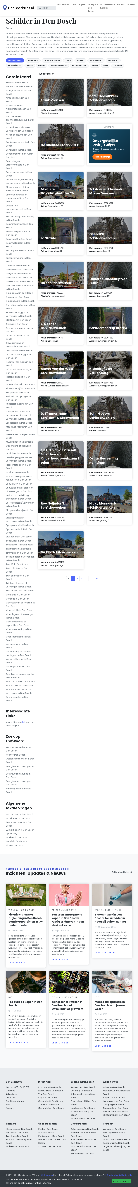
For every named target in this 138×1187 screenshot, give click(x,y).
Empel (68, 60)
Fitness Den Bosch (15, 845)
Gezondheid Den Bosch (50, 1101)
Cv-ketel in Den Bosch (18, 265)
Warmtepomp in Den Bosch (17, 646)
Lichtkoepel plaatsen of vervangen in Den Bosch (19, 417)
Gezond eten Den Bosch (51, 1108)
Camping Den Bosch (114, 1104)
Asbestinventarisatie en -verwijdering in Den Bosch (19, 129)
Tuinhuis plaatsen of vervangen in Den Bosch (19, 585)
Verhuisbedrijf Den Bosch (84, 1118)
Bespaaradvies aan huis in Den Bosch (19, 155)
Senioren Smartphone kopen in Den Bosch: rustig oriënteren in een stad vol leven (68, 920)
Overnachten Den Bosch (116, 1108)
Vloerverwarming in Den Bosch (19, 631)
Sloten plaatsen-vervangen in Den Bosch (19, 519)
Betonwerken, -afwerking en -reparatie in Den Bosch (20, 181)
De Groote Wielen (52, 60)
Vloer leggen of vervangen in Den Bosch (20, 616)
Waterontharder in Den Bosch (18, 661)
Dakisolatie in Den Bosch (19, 277)
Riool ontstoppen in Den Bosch (18, 466)
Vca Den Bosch (46, 1132)
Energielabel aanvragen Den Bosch (18, 783)
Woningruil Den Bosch (114, 1129)
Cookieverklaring (15, 1101)
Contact (131, 4)
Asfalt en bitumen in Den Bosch (19, 136)
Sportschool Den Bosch (50, 1146)
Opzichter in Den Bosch (18, 453)
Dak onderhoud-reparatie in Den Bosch (20, 287)
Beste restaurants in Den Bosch (19, 824)
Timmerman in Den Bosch (19, 552)
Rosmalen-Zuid (79, 65)
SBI (74, 4)
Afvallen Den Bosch (48, 1104)
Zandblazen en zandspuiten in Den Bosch (20, 676)
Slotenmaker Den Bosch (83, 1153)
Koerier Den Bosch (15, 754)
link (24, 722)
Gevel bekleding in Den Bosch (18, 337)
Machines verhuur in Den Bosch (19, 428)
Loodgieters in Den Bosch (19, 422)
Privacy (10, 1108)
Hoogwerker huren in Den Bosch (19, 363)
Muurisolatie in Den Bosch (19, 441)
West (105, 65)
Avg (8, 1104)
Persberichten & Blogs (107, 6)
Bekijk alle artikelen (120, 872)
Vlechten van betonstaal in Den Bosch (20, 604)
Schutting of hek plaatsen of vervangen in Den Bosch (20, 489)
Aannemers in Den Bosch (19, 86)
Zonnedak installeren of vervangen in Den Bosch (19, 691)
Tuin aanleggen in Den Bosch (17, 577)
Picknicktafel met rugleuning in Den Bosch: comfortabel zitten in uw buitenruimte (25, 920)
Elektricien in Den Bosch (18, 320)
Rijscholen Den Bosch (49, 1087)
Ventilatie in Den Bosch (18, 594)
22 (97, 578)
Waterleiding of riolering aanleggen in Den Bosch (18, 653)
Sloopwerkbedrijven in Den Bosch (20, 512)
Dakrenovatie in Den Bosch (20, 301)
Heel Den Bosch (15, 60)
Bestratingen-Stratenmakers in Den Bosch (17, 165)
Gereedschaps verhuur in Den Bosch (19, 330)
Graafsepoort (96, 60)
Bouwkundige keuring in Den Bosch (18, 233)
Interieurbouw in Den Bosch (20, 384)
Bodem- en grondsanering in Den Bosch (20, 218)
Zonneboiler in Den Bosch (19, 685)
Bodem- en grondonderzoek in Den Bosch (18, 209)
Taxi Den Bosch (46, 1094)
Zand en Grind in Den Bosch (20, 681)
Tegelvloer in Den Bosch (18, 540)
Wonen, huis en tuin (21, 910)
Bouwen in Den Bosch (17, 82)
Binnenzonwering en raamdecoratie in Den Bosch (17, 198)
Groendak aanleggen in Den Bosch (18, 356)
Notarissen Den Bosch (17, 1132)
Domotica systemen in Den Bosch (20, 306)
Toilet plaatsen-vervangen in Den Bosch (20, 558)
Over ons (10, 1097)
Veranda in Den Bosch (17, 598)
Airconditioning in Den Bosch (17, 99)
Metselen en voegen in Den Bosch (20, 436)
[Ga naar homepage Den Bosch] (18, 8)
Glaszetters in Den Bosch (19, 350)
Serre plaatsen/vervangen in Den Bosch (20, 504)
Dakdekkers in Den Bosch (19, 269)
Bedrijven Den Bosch (93, 7)
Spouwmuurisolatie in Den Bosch (19, 531)
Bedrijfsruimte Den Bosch (116, 1143)
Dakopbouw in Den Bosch (19, 293)
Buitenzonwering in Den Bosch (18, 259)
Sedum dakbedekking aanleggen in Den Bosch (18, 497)
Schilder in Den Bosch (17, 472)
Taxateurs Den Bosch (17, 1136)
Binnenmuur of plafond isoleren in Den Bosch (18, 189)
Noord (30, 65)
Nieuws (121, 4)
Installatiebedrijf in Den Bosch (18, 378)
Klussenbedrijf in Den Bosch (20, 388)
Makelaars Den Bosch (17, 1146)
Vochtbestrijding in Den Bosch (18, 638)
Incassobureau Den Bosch (116, 1139)
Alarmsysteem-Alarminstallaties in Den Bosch (18, 109)
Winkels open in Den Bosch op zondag (20, 831)
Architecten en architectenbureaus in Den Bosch (20, 120)
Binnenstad (33, 60)
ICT (10, 997)
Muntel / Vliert (14, 65)
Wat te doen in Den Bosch (19, 814)
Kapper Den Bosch (48, 1097)
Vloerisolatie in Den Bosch (19, 610)
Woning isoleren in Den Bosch (18, 668)
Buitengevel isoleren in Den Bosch (20, 252)
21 (91, 578)
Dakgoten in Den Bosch (18, 273)
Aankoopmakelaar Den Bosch (18, 790)
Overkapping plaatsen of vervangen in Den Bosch (19, 459)
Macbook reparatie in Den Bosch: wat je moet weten (111, 1005)
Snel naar (62, 4)
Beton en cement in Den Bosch (19, 174)
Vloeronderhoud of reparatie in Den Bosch (18, 623)
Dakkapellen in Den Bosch (19, 281)
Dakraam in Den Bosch (18, 297)
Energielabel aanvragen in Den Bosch (20, 768)
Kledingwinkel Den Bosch (51, 1136)
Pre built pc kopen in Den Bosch (25, 1003)
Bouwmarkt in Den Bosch (19, 239)
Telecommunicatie (64, 910)
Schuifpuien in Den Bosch (19, 483)
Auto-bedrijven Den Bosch (85, 1129)
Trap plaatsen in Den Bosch (17, 570)
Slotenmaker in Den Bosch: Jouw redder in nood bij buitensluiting (110, 918)
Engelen (80, 60)
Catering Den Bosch (81, 1090)
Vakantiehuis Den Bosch (115, 1111)
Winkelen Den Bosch (114, 1087)
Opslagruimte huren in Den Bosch (20, 760)
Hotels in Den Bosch (16, 841)
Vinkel (95, 65)
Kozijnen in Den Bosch (17, 392)
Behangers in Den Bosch (19, 149)
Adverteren (12, 1094)
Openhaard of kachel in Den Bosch (18, 447)
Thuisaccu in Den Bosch (18, 548)
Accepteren (121, 1181)
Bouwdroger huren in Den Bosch (19, 225)
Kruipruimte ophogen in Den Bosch (18, 398)
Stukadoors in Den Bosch (19, 536)
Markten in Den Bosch (17, 837)
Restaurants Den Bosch (83, 1087)
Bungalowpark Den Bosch (116, 1115)
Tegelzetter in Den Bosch (19, 544)
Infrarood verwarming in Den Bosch (19, 371)
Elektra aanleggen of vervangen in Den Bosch (19, 314)
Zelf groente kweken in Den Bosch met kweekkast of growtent (67, 1005)
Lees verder (17, 962)
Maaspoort (113, 60)
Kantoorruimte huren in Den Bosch (18, 749)
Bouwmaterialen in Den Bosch (18, 244)
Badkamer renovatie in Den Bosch (20, 144)
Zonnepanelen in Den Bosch (17, 699)
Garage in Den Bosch (17, 324)
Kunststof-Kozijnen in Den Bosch (19, 405)
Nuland (41, 65)
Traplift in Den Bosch (17, 564)
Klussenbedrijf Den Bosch (19, 1129)
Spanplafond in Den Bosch (20, 525)
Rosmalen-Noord (59, 65)
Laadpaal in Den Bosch (18, 411)
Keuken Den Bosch (48, 1129)
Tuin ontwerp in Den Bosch (20, 590)
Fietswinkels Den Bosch (50, 1090)
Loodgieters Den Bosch (83, 1108)
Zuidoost (118, 65)
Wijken (82, 4)
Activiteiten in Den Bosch (19, 818)
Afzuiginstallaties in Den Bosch (18, 92)
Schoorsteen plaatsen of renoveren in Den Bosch (19, 478)
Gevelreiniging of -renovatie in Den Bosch (18, 344)
